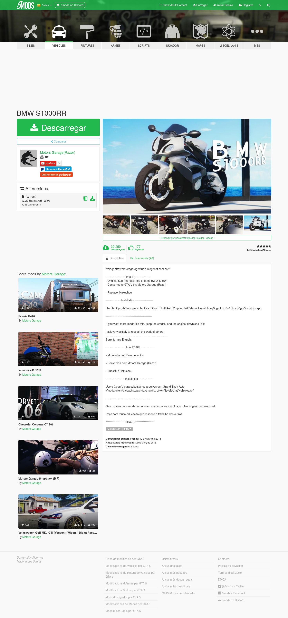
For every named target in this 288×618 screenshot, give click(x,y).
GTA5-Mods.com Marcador (178, 593)
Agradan (139, 249)
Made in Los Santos (29, 561)
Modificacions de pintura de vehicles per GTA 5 (130, 574)
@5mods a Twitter (232, 586)
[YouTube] (42, 156)
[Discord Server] (46, 156)
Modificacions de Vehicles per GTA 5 (128, 566)
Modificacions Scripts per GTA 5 (125, 590)
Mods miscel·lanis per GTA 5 (123, 611)
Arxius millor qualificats (176, 586)
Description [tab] (116, 258)
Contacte (223, 559)
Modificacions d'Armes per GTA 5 (126, 583)
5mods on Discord (232, 600)
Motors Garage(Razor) (57, 152)
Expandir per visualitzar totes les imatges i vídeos (187, 237)
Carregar (201, 5)
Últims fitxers (170, 559)
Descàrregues (118, 249)
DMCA (222, 579)
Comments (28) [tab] (143, 258)
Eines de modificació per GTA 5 (125, 559)
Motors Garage (53, 273)
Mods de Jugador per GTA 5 (123, 597)
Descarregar (62, 127)
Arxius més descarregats (177, 579)
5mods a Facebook (233, 593)
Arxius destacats (172, 566)
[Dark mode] (260, 5)
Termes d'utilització (230, 572)
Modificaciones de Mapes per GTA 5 (128, 604)
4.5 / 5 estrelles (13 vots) (259, 250)
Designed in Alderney (30, 557)
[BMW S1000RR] (187, 166)
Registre (247, 5)
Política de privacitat (230, 566)
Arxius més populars (174, 572)
